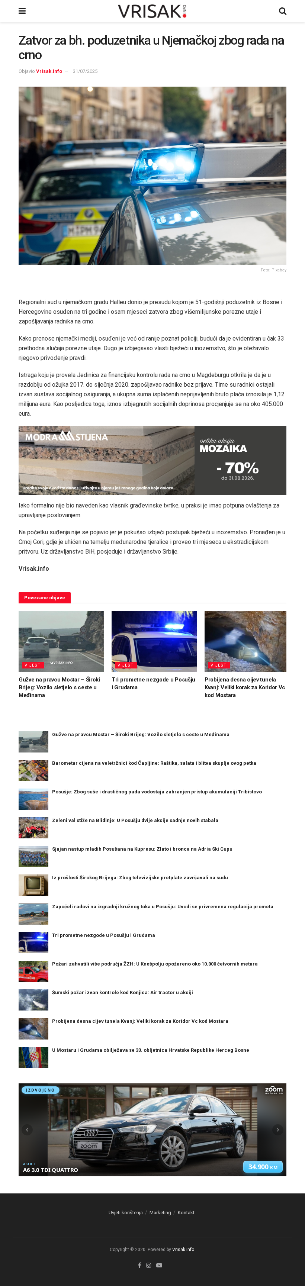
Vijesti (33, 665)
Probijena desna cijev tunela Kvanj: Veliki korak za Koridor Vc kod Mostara (245, 687)
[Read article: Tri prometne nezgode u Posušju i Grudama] (154, 641)
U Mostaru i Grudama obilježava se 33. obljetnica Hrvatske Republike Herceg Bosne (150, 1050)
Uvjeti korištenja (126, 1212)
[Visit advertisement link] (152, 460)
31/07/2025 (85, 71)
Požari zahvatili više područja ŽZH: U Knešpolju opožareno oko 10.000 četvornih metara (155, 964)
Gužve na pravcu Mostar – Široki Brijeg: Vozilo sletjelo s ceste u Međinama (59, 687)
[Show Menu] (22, 11)
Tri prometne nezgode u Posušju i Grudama (103, 935)
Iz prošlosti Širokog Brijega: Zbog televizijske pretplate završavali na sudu (140, 877)
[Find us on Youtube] (159, 1265)
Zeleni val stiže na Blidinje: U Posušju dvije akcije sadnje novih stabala (135, 820)
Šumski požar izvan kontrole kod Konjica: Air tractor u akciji (122, 992)
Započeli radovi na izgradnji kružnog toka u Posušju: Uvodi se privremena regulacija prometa (162, 906)
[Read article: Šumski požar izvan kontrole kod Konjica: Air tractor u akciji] (33, 1000)
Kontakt (186, 1212)
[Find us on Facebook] (139, 1265)
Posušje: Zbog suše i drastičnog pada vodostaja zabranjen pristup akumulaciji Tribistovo (157, 792)
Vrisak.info (49, 71)
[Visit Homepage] (152, 11)
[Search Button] (282, 11)
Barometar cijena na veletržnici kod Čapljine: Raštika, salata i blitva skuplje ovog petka (154, 763)
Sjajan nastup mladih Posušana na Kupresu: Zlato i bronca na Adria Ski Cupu (142, 849)
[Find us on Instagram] (148, 1265)
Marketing (160, 1212)
